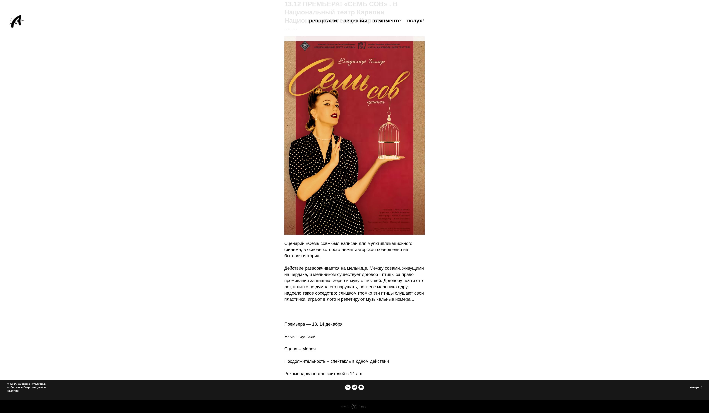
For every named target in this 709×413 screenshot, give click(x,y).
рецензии (355, 20)
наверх (694, 387)
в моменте (387, 20)
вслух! (415, 20)
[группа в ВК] (348, 387)
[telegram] (354, 387)
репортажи (323, 20)
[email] (361, 387)
